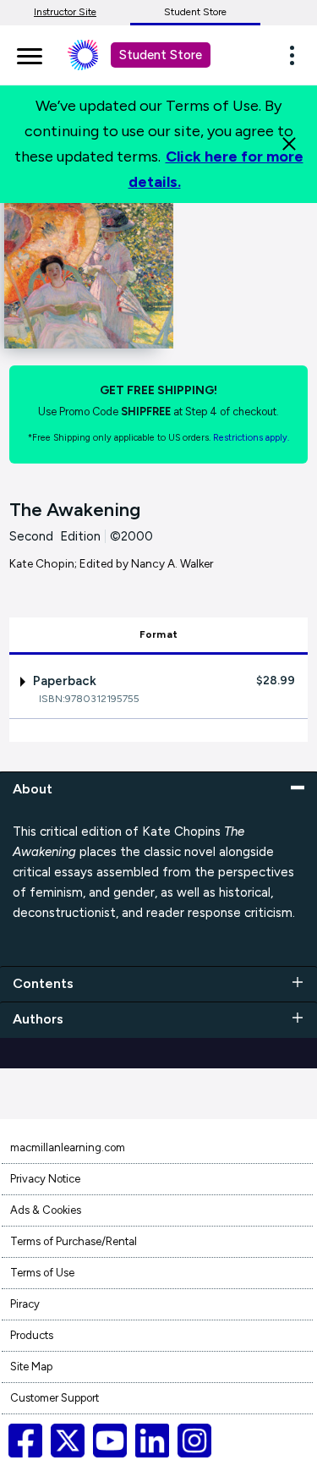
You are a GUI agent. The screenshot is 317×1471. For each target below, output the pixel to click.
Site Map (31, 1366)
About (32, 789)
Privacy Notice (45, 1178)
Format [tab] (158, 634)
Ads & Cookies (45, 1210)
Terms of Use (42, 1272)
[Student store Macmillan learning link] (95, 55)
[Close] (289, 144)
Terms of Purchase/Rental (73, 1241)
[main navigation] (29, 53)
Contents (43, 983)
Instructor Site (65, 12)
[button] (296, 55)
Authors (38, 1019)
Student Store (195, 12)
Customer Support (54, 1397)
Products (31, 1335)
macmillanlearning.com (67, 1147)
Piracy (25, 1304)
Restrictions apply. (251, 437)
